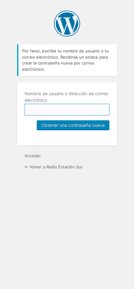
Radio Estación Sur (67, 24)
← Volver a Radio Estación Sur (54, 166)
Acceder (33, 155)
